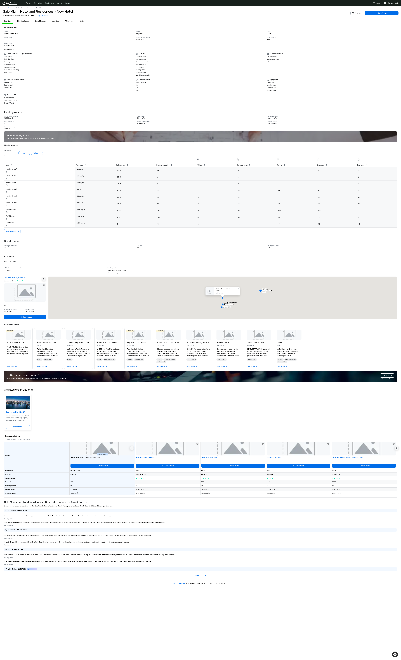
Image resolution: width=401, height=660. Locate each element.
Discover (60, 3)
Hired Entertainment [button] (109, 359)
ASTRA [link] (280, 342)
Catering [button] (130, 359)
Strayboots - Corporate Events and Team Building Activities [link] (168, 342)
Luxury (67, 3)
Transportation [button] (48, 359)
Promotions (38, 3)
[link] (18, 335)
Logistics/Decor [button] (192, 359)
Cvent (3, 8)
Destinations (49, 3)
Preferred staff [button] (161, 362)
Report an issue (179, 583)
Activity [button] (39, 359)
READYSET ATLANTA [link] (256, 342)
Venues (28, 3)
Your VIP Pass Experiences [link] (108, 342)
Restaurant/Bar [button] (139, 359)
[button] (14, 153)
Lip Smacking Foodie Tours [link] (78, 342)
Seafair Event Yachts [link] (16, 342)
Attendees (7, 150)
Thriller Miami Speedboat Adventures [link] (48, 342)
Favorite (358, 13)
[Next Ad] (44, 279)
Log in (396, 3)
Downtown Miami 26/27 (15, 412)
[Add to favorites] (44, 285)
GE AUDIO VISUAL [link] (225, 342)
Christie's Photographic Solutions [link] (198, 342)
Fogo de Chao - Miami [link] (136, 342)
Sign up (390, 3)
